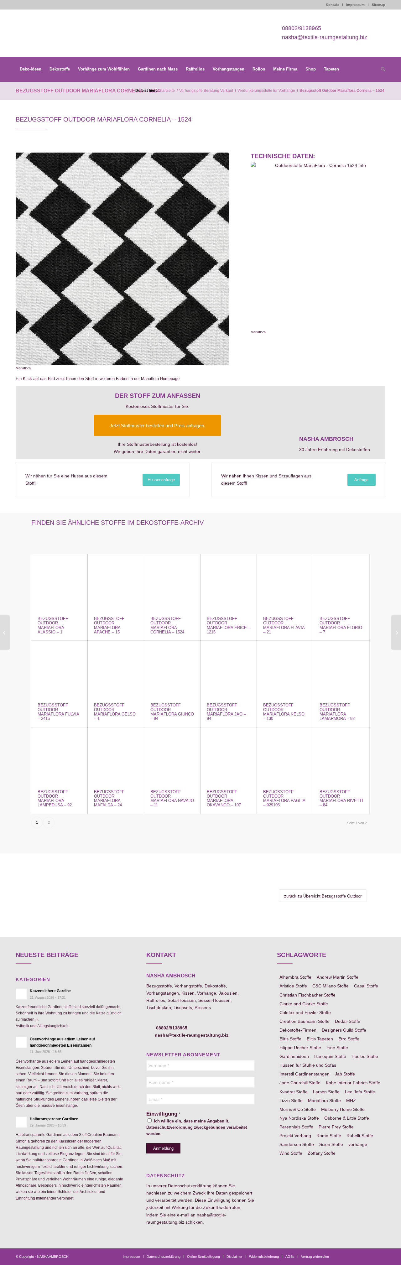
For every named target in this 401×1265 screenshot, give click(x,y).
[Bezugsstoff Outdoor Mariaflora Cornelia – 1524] (172, 582)
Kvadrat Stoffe (293, 1091)
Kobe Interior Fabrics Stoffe (353, 1082)
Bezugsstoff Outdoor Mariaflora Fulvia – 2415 (58, 712)
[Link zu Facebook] (343, 1256)
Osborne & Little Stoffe (346, 1118)
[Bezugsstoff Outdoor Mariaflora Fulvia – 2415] (59, 669)
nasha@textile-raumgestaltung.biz (324, 37)
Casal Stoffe (366, 985)
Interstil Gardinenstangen (304, 1073)
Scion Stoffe (331, 1144)
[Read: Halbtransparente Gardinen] (21, 1122)
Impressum (355, 5)
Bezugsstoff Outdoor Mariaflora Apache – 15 (109, 625)
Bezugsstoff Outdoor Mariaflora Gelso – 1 (115, 712)
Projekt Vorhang (295, 1135)
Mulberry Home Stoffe (343, 1109)
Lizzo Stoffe (291, 1100)
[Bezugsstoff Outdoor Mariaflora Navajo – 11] (172, 755)
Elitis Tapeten (320, 1038)
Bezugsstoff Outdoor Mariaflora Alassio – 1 (53, 625)
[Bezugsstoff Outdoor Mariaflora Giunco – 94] (172, 669)
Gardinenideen (294, 1056)
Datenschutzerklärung (189, 1185)
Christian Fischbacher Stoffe (307, 994)
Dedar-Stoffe (347, 1021)
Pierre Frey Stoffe (336, 1126)
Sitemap (378, 5)
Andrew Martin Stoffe (337, 977)
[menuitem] (30, 69)
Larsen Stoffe (326, 1091)
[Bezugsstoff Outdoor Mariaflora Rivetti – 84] (341, 755)
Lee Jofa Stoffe (360, 1091)
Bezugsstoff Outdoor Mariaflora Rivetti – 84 (341, 798)
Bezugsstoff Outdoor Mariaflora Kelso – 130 (284, 712)
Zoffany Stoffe (322, 1153)
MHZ (351, 1100)
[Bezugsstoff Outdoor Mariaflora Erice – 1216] (228, 582)
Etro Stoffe (348, 1038)
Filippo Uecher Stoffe (300, 1047)
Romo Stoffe (328, 1135)
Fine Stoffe (337, 1047)
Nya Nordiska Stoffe (299, 1118)
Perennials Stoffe (296, 1126)
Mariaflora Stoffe (324, 1100)
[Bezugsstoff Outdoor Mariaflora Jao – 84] (228, 669)
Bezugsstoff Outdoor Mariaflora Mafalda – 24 (109, 798)
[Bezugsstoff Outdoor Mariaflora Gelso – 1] (116, 669)
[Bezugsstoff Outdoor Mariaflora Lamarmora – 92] (341, 669)
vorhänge (357, 1144)
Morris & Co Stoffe (297, 1109)
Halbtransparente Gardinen (54, 1119)
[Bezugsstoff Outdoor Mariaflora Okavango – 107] (228, 755)
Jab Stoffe (345, 1073)
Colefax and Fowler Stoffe (305, 1012)
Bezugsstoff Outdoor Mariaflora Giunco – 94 (172, 712)
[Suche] (381, 69)
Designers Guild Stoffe (344, 1030)
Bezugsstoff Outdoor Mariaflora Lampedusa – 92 (55, 798)
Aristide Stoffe (293, 985)
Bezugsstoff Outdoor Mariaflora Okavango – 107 (224, 798)
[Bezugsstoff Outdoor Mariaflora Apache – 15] (116, 582)
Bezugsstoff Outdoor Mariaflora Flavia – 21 (284, 625)
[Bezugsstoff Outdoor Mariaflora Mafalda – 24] (116, 755)
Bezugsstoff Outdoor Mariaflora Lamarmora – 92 (337, 712)
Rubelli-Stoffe (359, 1135)
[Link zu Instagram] (352, 1256)
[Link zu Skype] (371, 1256)
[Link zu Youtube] (380, 1256)
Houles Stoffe (365, 1056)
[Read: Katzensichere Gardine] (21, 994)
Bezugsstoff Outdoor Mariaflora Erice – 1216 (228, 625)
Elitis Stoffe (290, 1038)
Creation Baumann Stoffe (304, 1021)
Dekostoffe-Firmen (297, 1030)
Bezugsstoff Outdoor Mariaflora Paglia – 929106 (284, 798)
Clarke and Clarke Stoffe (303, 1003)
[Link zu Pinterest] (362, 1256)
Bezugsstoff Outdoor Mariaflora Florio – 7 (341, 625)
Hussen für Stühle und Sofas (307, 1065)
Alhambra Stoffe (295, 977)
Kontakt (332, 5)
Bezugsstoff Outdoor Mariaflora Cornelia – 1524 (88, 90)
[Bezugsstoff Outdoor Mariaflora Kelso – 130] (285, 669)
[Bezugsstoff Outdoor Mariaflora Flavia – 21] (285, 582)
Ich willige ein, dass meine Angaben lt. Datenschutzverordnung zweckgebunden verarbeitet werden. (196, 1127)
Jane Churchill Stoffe (299, 1082)
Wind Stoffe (290, 1153)
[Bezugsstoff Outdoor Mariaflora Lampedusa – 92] (59, 755)
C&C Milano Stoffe (330, 985)
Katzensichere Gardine (50, 991)
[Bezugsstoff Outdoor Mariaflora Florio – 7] (341, 582)
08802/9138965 (301, 28)
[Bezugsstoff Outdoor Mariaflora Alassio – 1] (59, 582)
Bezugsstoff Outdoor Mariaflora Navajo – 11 (172, 798)
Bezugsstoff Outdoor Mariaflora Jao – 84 (226, 712)
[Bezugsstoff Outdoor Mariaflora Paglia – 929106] (285, 755)
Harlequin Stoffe (330, 1056)
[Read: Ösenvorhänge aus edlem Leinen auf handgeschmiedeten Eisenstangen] (21, 1042)
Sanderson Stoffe (296, 1144)
